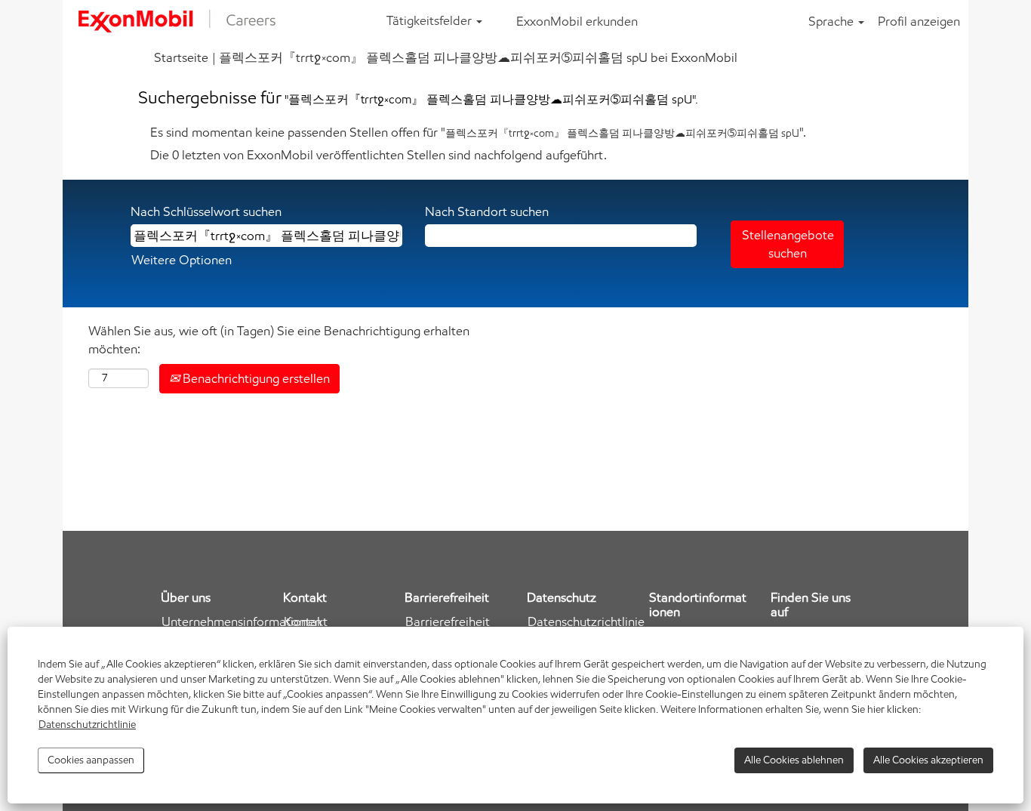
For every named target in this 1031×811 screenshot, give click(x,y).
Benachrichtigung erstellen (255, 378)
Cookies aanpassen (91, 760)
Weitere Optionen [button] (181, 259)
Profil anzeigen (919, 21)
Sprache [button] (832, 21)
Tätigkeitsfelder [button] (430, 20)
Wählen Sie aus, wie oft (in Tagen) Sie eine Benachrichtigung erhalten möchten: (278, 339)
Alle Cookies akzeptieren (928, 760)
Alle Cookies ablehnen (794, 760)
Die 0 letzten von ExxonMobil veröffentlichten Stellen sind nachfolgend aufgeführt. (378, 154)
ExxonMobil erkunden (577, 21)
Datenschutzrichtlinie (87, 724)
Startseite (181, 57)
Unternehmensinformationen (242, 622)
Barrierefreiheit (447, 622)
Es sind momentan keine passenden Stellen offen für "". (478, 132)
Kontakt (306, 622)
